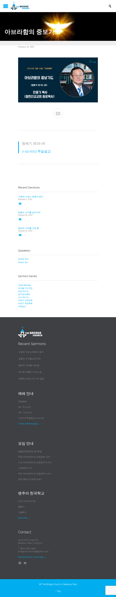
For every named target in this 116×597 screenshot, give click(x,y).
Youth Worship (24, 285)
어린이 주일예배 (25, 303)
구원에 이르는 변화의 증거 (30, 196)
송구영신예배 (24, 294)
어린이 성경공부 (25, 300)
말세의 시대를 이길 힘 (28, 228)
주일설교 (22, 306)
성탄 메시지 (23, 291)
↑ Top (58, 591)
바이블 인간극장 (25, 288)
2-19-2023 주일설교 (36, 151)
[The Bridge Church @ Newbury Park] (59, 6)
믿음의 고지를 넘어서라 (29, 212)
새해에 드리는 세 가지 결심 (31, 378)
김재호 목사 (23, 259)
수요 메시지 (23, 297)
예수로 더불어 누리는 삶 (29, 372)
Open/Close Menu (5, 6)
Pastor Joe (23, 262)
